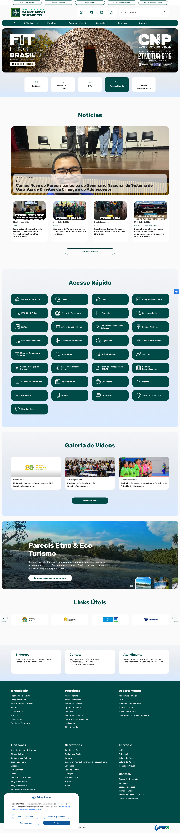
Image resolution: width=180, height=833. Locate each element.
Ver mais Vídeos (90, 500)
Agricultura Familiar (128, 696)
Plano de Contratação (21, 777)
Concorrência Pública (21, 758)
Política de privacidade (57, 816)
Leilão (13, 774)
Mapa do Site (90, 3)
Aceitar (57, 823)
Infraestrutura (71, 777)
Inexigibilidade (17, 770)
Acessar (90, 664)
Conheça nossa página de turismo (50, 578)
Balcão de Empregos (20, 723)
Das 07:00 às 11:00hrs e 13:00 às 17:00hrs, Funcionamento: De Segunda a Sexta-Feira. (143, 660)
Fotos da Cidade (18, 700)
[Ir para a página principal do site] (36, 12)
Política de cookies (25, 816)
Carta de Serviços (127, 787)
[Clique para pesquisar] (164, 12)
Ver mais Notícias (90, 251)
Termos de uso (26, 823)
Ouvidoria (123, 783)
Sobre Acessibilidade (153, 3)
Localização (16, 719)
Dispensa (15, 766)
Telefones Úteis (126, 791)
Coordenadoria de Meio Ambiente (134, 715)
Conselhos (69, 711)
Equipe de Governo (73, 703)
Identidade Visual (127, 766)
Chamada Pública (19, 754)
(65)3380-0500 (91, 659)
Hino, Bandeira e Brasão (22, 703)
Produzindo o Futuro (20, 696)
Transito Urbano (126, 707)
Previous (131, 586)
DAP (121, 700)
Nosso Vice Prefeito (74, 700)
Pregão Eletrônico (19, 781)
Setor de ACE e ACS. (74, 715)
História (14, 707)
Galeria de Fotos (126, 758)
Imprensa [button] (122, 23)
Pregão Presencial (19, 785)
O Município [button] (30, 23)
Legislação (70, 723)
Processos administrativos (23, 789)
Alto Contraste (58, 3)
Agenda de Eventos (74, 707)
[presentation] (4, 618)
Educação (69, 766)
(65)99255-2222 (86, 662)
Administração (71, 750)
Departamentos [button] (76, 23)
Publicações (124, 754)
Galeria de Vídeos (127, 762)
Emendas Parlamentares (130, 703)
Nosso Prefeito (71, 696)
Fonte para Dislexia (121, 3)
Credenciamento (18, 762)
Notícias (122, 750)
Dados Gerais (17, 711)
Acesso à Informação (128, 779)
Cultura (68, 758)
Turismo (14, 715)
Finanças (69, 774)
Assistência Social (73, 754)
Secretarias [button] (101, 23)
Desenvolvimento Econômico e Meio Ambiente (86, 762)
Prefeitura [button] (52, 23)
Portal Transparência (128, 798)
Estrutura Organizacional (76, 719)
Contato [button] (143, 23)
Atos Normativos (72, 727)
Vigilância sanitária (127, 711)
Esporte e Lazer (72, 770)
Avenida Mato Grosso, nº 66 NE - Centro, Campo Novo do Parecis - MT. (34, 660)
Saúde (68, 781)
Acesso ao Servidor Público (131, 795)
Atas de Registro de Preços (23, 750)
